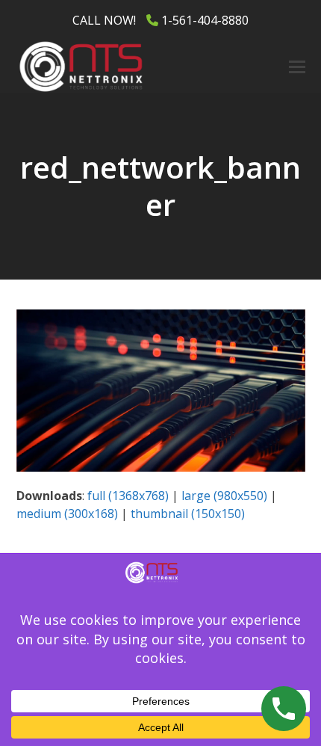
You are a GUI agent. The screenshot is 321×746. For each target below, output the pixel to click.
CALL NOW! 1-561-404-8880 (160, 20)
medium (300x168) (67, 513)
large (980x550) (224, 495)
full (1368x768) (128, 495)
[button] (297, 67)
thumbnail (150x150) (188, 513)
